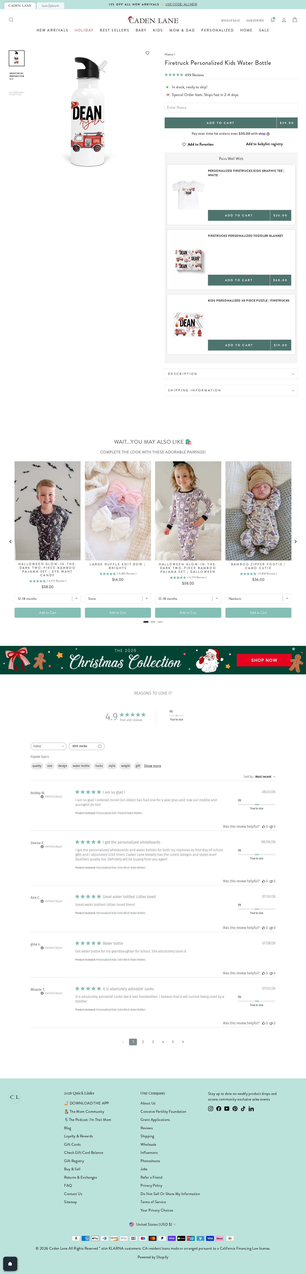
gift (138, 766)
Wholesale (230, 20)
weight (125, 766)
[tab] (20, 5)
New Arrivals (52, 30)
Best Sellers (114, 30)
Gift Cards (72, 1144)
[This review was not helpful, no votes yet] (271, 827)
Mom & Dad (182, 30)
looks (99, 766)
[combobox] (49, 746)
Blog (67, 1128)
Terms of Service (153, 1202)
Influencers (149, 1152)
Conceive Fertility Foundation (163, 1111)
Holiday (84, 30)
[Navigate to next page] (183, 1042)
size (49, 766)
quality (36, 766)
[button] (89, 53)
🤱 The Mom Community (84, 1111)
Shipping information (194, 390)
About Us (148, 1103)
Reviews (147, 1128)
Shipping (147, 1136)
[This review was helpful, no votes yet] (263, 827)
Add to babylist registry (264, 144)
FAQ (68, 1185)
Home (246, 30)
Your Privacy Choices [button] (157, 1210)
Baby (141, 30)
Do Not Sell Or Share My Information (170, 1194)
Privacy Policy (151, 1185)
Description (183, 374)
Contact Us (73, 1194)
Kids (158, 30)
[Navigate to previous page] (123, 1042)
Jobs (144, 1169)
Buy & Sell (72, 1169)
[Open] (10, 1264)
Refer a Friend (151, 1177)
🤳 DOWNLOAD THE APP (86, 1103)
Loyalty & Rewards (78, 1136)
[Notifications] (273, 20)
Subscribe (255, 20)
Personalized (217, 30)
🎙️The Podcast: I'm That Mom (87, 1119)
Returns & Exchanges (80, 1177)
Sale (264, 30)
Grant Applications (155, 1119)
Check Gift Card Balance (83, 1152)
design (62, 766)
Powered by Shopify (153, 1257)
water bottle (81, 766)
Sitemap (70, 1202)
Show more (152, 766)
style (112, 766)
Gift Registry (74, 1161)
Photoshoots (150, 1161)
